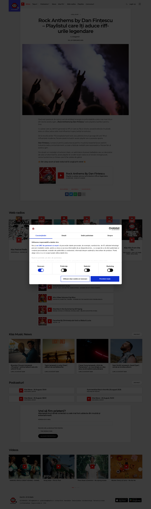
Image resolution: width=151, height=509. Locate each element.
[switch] (64, 270)
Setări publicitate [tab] (87, 235)
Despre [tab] (110, 235)
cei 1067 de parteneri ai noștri (47, 245)
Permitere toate (104, 279)
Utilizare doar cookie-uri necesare (75, 279)
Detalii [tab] (64, 235)
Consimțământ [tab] (41, 235)
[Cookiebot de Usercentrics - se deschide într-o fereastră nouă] (110, 228)
